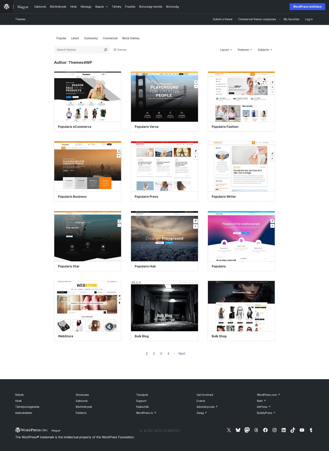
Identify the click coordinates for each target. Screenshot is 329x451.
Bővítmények (84, 406)
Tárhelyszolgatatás (27, 406)
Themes (20, 19)
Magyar (56, 430)
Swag (202, 412)
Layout (224, 49)
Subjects (263, 49)
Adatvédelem (23, 412)
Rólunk (19, 394)
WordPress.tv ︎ (146, 412)
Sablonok (82, 400)
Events (201, 400)
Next (181, 353)
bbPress (264, 406)
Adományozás (207, 406)
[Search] (105, 50)
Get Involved (205, 394)
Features (243, 49)
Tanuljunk (142, 394)
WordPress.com (268, 394)
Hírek (18, 400)
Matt (261, 400)
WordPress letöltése (307, 6)
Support (141, 400)
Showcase (82, 394)
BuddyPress (266, 412)
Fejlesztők (142, 406)
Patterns (81, 412)
